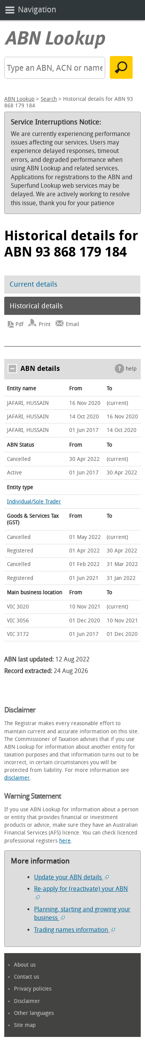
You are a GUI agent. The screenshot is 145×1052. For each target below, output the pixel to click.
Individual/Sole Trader (34, 501)
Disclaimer (27, 1001)
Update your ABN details (68, 877)
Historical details (36, 306)
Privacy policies (32, 989)
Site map (25, 1025)
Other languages (34, 1013)
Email (72, 324)
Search (49, 99)
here (65, 841)
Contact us (26, 977)
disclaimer (17, 778)
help (131, 368)
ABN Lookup (19, 99)
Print (45, 324)
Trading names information (71, 929)
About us (25, 965)
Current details (33, 284)
